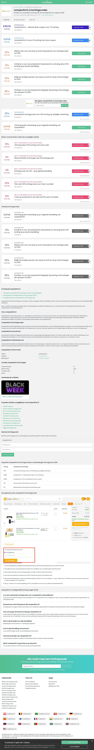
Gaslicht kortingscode (10, 416)
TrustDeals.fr (41, 719)
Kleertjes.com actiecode (11, 418)
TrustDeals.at (11, 714)
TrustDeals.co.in (58, 719)
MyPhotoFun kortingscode (12, 421)
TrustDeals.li (10, 724)
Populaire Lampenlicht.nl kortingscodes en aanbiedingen (22, 293)
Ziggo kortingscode (9, 428)
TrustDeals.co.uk (74, 724)
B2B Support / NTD (54, 686)
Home (15, 7)
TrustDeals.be (27, 714)
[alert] (47, 744)
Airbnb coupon (8, 406)
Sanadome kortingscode (11, 423)
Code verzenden (7, 454)
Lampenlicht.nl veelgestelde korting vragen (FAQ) (20, 295)
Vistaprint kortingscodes (9, 706)
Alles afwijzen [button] (74, 746)
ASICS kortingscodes (8, 688)
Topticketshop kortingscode (13, 425)
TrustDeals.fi (26, 719)
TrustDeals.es (11, 719)
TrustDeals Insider (30, 688)
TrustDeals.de (77, 714)
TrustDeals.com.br (44, 714)
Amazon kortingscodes (9, 686)
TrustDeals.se (58, 724)
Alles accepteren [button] (74, 742)
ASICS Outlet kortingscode (12, 409)
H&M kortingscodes (7, 699)
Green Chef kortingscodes (10, 697)
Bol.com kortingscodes (9, 690)
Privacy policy (53, 682)
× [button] (92, 741)
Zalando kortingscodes (9, 708)
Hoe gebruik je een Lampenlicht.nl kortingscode (19, 298)
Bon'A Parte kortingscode (11, 411)
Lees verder (52, 747)
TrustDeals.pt (42, 724)
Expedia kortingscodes (9, 693)
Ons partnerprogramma (32, 686)
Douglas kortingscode (10, 413)
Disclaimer (52, 684)
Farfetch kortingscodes (9, 695)
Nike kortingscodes (7, 704)
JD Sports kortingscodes (9, 701)
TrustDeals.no (26, 724)
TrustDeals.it (74, 719)
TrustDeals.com (11, 729)
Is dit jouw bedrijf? (44, 358)
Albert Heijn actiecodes (9, 684)
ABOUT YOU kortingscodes (10, 682)
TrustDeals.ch (61, 714)
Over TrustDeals (30, 682)
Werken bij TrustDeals (31, 684)
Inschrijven (65, 105)
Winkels (21, 7)
